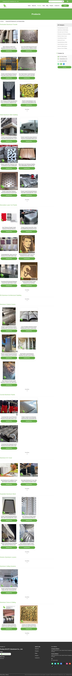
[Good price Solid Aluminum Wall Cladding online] (27, 201)
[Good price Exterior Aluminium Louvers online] (27, 562)
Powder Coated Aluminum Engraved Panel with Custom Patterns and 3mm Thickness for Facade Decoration (9, 75)
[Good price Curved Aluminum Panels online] (27, 454)
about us (34, 5)
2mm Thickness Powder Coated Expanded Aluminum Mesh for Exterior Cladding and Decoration (27, 545)
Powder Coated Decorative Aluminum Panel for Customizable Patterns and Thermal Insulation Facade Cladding (29, 138)
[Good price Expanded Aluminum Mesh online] (27, 553)
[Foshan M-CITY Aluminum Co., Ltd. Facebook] (61, 663)
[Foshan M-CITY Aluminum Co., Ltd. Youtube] (70, 663)
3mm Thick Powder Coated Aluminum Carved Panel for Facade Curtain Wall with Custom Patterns (27, 75)
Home (29, 5)
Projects (36, 655)
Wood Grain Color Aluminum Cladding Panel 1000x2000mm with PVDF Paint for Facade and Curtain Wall (27, 165)
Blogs (36, 653)
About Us (37, 648)
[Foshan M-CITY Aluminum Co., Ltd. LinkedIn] (67, 663)
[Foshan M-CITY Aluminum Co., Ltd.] (9, 5)
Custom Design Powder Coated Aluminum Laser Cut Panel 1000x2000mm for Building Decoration (29, 283)
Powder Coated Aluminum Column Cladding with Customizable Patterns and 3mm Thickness (9, 328)
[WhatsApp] (58, 64)
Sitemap (7, 674)
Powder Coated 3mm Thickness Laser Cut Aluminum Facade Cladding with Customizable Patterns (9, 165)
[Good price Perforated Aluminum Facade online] (27, 111)
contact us (57, 5)
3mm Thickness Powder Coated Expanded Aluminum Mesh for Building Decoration (29, 518)
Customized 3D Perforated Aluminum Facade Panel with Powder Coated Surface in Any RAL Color (9, 283)
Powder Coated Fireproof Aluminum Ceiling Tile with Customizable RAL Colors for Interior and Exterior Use (9, 590)
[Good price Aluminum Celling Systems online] (27, 598)
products (39, 5)
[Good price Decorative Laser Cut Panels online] (27, 291)
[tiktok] (52, 666)
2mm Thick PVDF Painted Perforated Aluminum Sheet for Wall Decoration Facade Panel (29, 48)
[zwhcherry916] (64, 64)
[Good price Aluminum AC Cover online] (27, 490)
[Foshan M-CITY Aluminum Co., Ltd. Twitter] (64, 663)
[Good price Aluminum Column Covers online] (27, 390)
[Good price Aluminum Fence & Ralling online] (27, 634)
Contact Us (37, 657)
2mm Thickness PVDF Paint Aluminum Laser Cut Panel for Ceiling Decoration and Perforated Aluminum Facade (9, 102)
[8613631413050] (52, 663)
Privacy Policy (2, 674)
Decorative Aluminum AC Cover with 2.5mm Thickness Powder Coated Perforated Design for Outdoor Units (29, 481)
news (44, 5)
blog (47, 5)
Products (37, 651)
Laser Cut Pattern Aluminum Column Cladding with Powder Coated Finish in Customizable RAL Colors (29, 328)
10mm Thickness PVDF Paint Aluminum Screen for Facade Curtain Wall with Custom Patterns (9, 48)
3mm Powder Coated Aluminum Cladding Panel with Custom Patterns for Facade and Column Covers (27, 355)
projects (51, 5)
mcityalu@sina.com (63, 58)
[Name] (62, 1)
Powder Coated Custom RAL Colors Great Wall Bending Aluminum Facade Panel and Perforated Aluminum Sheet (29, 229)
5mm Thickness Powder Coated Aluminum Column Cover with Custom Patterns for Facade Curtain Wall (9, 382)
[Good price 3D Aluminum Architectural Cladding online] (27, 300)
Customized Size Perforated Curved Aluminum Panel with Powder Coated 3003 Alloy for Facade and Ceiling (9, 445)
